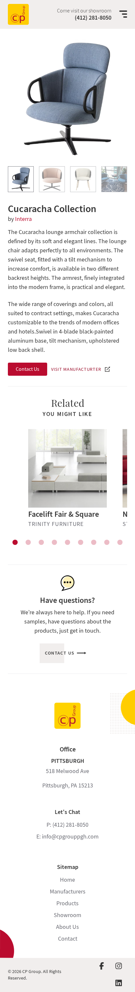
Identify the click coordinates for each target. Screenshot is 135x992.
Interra (23, 219)
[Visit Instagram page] (118, 966)
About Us (67, 927)
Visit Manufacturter (76, 369)
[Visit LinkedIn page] (118, 983)
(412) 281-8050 (93, 18)
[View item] (15, 542)
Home (67, 880)
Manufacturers (68, 891)
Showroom (67, 915)
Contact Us (27, 369)
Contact (67, 939)
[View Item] (21, 179)
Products (67, 903)
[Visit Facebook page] (101, 966)
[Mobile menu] (123, 14)
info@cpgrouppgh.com (70, 836)
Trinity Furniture (56, 524)
